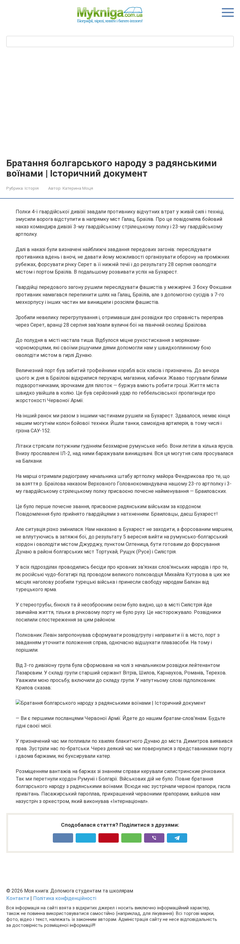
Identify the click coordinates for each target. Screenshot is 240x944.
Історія (32, 188)
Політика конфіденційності (64, 898)
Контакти (17, 898)
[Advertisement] (120, 101)
